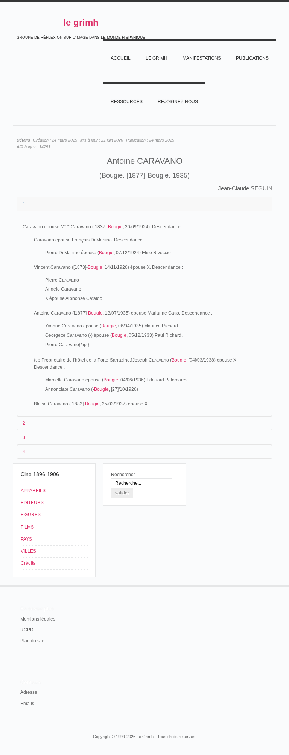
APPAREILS (33, 490)
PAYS (26, 539)
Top (268, 584)
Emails (27, 703)
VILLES (28, 551)
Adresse (28, 692)
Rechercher (123, 474)
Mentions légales (37, 619)
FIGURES (31, 514)
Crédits (28, 563)
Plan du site (32, 640)
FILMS (27, 527)
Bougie (115, 226)
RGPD (26, 630)
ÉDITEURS (32, 502)
